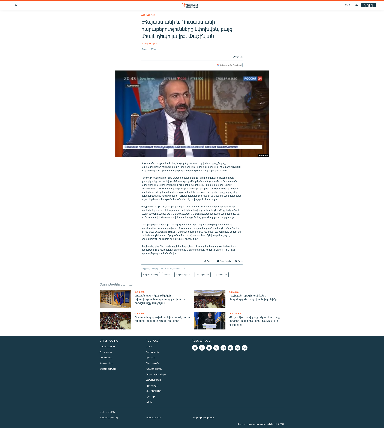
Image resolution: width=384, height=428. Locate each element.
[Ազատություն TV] (356, 5)
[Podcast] (237, 348)
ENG (347, 5)
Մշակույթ (150, 396)
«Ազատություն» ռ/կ (109, 417)
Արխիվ (149, 402)
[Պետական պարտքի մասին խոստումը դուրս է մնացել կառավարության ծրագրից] (115, 320)
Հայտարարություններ (203, 417)
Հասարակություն (154, 368)
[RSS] (230, 348)
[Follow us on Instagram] (223, 348)
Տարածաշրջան (153, 380)
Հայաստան (140, 292)
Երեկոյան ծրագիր (108, 368)
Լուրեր (149, 346)
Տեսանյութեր (106, 352)
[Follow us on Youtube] (209, 348)
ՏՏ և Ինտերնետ (153, 391)
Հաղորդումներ (106, 363)
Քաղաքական (148, 14)
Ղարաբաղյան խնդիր (156, 374)
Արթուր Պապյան (149, 43)
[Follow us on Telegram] (216, 348)
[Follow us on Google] (245, 348)
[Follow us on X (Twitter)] (202, 348)
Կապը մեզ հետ (153, 417)
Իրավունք (150, 357)
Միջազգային (235, 313)
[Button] (238, 57)
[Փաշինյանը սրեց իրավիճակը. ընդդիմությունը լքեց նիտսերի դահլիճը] (209, 299)
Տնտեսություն (152, 363)
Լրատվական (106, 357)
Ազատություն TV (108, 346)
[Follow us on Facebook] (195, 348)
